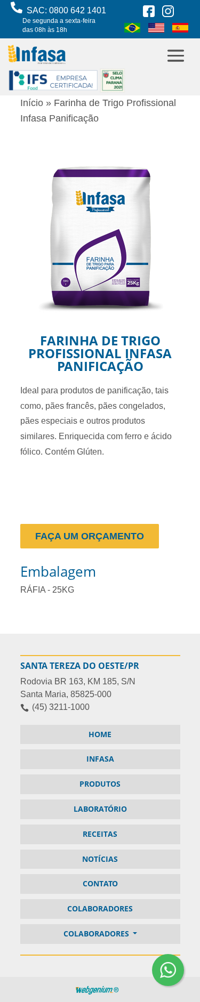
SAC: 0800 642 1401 (64, 20)
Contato (100, 883)
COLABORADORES (100, 908)
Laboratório (100, 809)
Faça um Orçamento (89, 536)
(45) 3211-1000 (61, 707)
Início (31, 103)
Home (100, 734)
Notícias (100, 859)
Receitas (100, 834)
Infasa (100, 759)
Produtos (100, 784)
